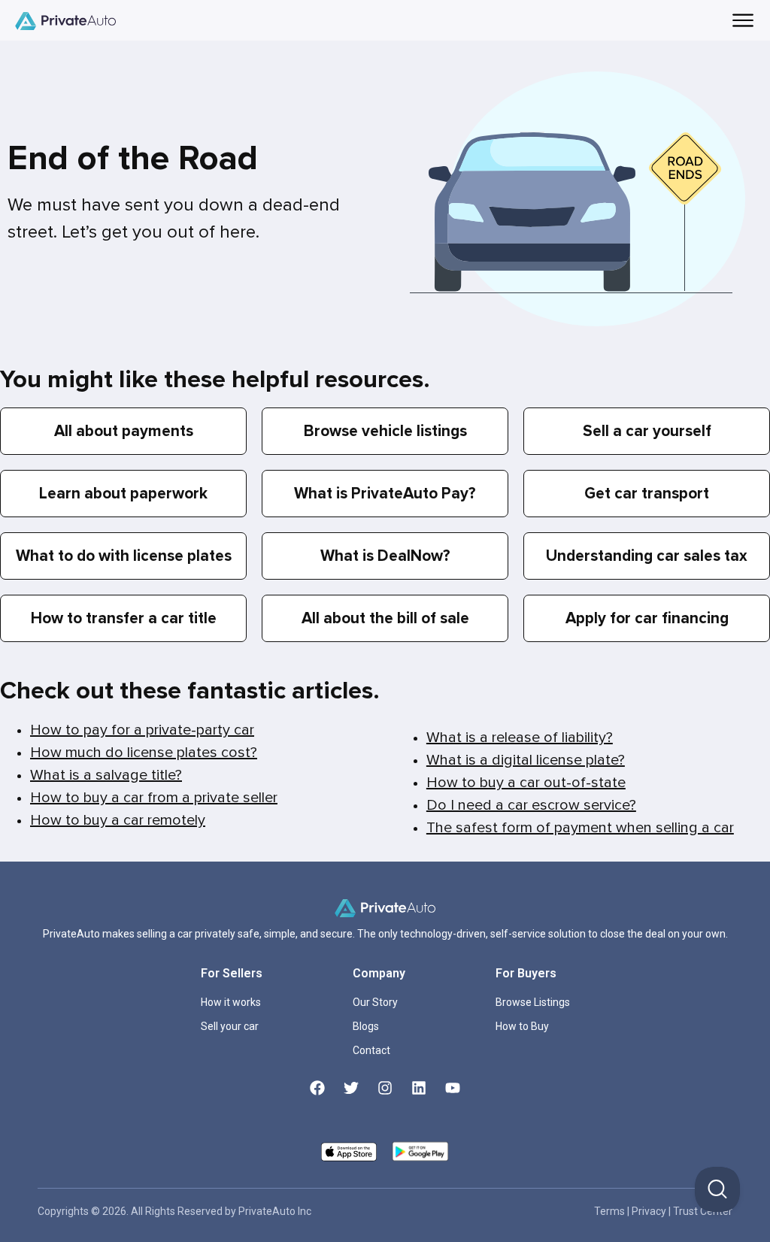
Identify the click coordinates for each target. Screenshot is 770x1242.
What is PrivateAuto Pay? (385, 493)
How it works (231, 1002)
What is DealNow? (385, 556)
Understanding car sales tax (646, 556)
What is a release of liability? (519, 737)
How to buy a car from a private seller (153, 797)
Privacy (650, 1211)
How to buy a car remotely (117, 820)
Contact (371, 1050)
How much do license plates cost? (143, 752)
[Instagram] (385, 1088)
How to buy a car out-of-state (526, 782)
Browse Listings (533, 1002)
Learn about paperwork (123, 493)
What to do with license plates (124, 556)
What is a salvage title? (106, 775)
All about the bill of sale (385, 618)
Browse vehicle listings (385, 431)
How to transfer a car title (124, 618)
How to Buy (522, 1026)
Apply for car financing (647, 618)
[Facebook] (317, 1088)
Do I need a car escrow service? (531, 805)
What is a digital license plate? (525, 760)
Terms (610, 1211)
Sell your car (230, 1026)
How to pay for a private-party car (142, 730)
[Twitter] (351, 1088)
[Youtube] (453, 1088)
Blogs (366, 1026)
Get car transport (646, 493)
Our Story (375, 1002)
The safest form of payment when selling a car (580, 827)
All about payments (123, 431)
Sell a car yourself (647, 431)
